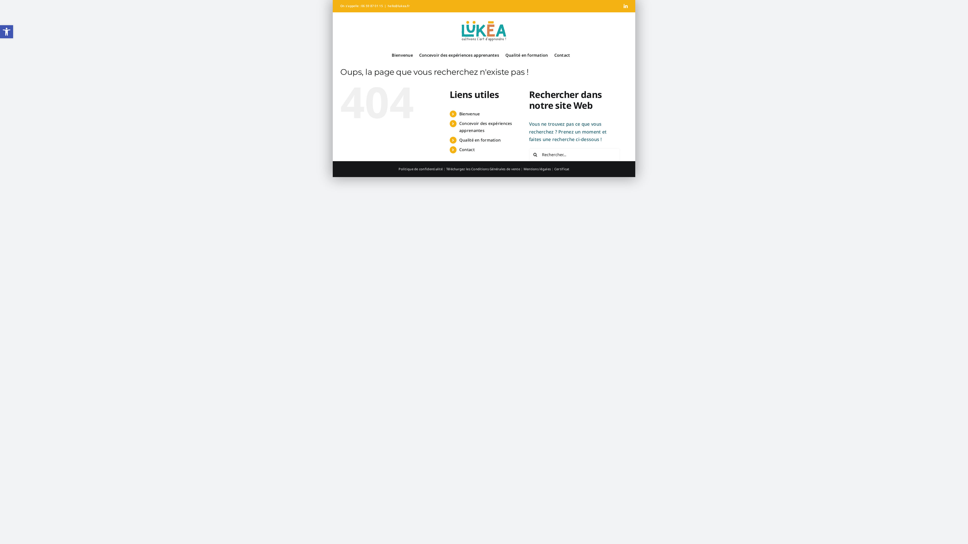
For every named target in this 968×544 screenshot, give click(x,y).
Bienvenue (469, 114)
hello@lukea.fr (399, 6)
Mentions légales (537, 169)
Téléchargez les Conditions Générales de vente (483, 169)
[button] (6, 31)
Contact (467, 149)
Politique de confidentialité (421, 169)
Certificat (561, 169)
